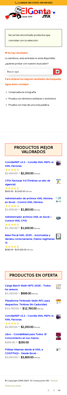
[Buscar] (37, 13)
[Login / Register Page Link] (30, 13)
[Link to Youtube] (59, 390)
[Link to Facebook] (54, 390)
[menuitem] (30, 13)
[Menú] (46, 12)
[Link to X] (48, 390)
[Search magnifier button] (57, 72)
